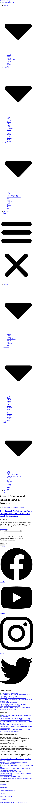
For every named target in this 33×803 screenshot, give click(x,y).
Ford (8, 193)
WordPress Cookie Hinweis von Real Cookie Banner (15, 802)
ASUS (9, 120)
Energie (9, 55)
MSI (8, 133)
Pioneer (9, 136)
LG (8, 131)
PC (8, 63)
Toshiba (9, 141)
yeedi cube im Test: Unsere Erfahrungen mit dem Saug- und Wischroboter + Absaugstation (15, 730)
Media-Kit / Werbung (6, 796)
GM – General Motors (13, 195)
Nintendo (9, 134)
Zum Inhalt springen (5, 1)
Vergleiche (6, 211)
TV (8, 66)
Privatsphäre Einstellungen (7, 790)
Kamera (9, 61)
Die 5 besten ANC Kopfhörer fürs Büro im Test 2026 (15, 718)
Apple (8, 118)
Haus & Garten (11, 59)
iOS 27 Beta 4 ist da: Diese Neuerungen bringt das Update (16, 778)
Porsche (9, 203)
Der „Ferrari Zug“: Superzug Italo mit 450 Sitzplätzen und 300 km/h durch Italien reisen (16, 513)
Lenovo (9, 130)
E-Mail (2, 543)
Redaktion (3, 799)
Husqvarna (10, 128)
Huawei (9, 126)
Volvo (8, 208)
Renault (9, 205)
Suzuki (9, 206)
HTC (8, 125)
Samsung (9, 138)
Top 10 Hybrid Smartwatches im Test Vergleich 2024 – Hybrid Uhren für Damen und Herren (15, 695)
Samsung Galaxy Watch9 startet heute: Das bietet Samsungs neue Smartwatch (13, 762)
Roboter (9, 64)
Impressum (3, 784)
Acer (8, 117)
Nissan (9, 198)
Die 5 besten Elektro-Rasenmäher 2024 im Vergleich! (15, 704)
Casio (8, 123)
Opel (8, 200)
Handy (9, 58)
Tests (5, 213)
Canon (9, 122)
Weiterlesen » (3, 529)
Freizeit (9, 56)
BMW (9, 192)
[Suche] (21, 531)
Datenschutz (3, 787)
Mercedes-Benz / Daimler (14, 197)
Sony (8, 139)
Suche (1, 530)
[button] (16, 248)
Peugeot (9, 201)
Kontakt (2, 793)
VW (8, 209)
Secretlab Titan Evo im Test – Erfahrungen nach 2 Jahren (16, 726)
